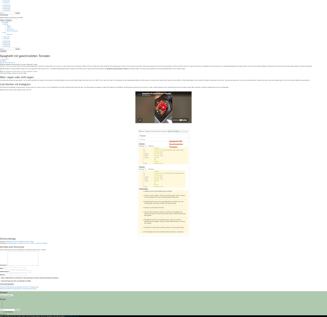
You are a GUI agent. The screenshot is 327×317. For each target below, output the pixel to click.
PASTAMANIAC (4, 15)
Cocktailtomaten (158, 150)
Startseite (6, 22)
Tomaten (7, 66)
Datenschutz (6, 1)
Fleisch (9, 27)
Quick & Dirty (10, 29)
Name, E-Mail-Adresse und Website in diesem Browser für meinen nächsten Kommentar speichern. (30, 278)
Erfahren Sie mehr (74, 316)
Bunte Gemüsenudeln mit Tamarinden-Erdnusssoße (18, 288)
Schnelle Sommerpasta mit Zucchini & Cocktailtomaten (19, 287)
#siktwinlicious (9, 241)
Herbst (15, 241)
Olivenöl (156, 161)
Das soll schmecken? (12, 31)
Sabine (4, 61)
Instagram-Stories (46, 87)
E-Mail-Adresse (5, 271)
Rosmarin (156, 153)
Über (4, 32)
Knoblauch (157, 155)
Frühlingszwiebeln (158, 152)
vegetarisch (39, 243)
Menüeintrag (6, 5)
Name (2, 268)
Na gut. (67, 316)
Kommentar (3, 265)
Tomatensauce (59, 66)
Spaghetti (156, 148)
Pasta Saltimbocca (144, 87)
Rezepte (5, 24)
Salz (155, 159)
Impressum (6, 2)
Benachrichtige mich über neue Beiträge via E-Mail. (16, 281)
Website (2, 275)
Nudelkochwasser (158, 163)
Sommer (27, 241)
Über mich (9, 34)
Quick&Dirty (21, 241)
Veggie (8, 26)
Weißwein (156, 157)
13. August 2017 (4, 59)
